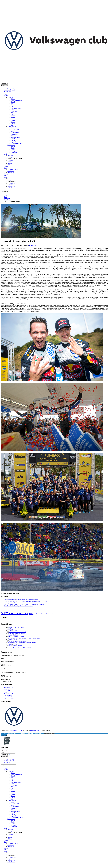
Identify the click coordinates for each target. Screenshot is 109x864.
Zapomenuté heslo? (9, 88)
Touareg (13, 122)
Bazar (5, 175)
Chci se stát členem (49, 733)
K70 (12, 135)
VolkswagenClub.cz (16, 730)
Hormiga (13, 151)
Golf (12, 106)
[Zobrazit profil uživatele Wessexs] (14, 645)
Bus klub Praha (8, 695)
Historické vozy (11, 126)
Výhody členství (11, 183)
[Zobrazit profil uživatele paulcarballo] (15, 627)
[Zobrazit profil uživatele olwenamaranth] (16, 632)
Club (5, 177)
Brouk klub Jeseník (9, 698)
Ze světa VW (7, 200)
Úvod (5, 94)
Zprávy (6, 154)
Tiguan (13, 120)
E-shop (6, 174)
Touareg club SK (8, 693)
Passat (25, 613)
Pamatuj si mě (4, 83)
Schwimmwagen (15, 137)
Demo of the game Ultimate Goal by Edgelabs (19, 647)
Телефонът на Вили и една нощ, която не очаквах (21, 642)
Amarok (13, 146)
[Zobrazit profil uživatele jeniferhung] (15, 636)
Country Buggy (15, 129)
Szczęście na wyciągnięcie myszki (16, 633)
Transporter (14, 152)
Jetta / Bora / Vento (16, 108)
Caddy (12, 148)
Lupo (12, 109)
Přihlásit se (4, 85)
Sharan (13, 117)
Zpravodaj (10, 155)
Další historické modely (17, 143)
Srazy (5, 168)
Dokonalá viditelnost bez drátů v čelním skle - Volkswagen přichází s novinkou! (25, 601)
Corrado (13, 102)
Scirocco (13, 115)
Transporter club (8, 687)
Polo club (6, 692)
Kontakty (10, 180)
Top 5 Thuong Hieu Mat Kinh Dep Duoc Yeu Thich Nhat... (23, 638)
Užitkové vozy (11, 145)
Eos (12, 103)
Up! (12, 125)
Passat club (7, 690)
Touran (13, 123)
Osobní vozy (10, 97)
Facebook (10, 160)
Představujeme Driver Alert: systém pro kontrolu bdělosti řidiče (21, 599)
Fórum (6, 166)
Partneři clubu (11, 188)
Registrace (10, 184)
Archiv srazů (10, 171)
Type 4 (13, 140)
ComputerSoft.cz (35, 730)
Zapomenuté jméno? (9, 90)
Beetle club (7, 689)
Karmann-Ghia (15, 132)
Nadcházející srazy (12, 169)
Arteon (13, 99)
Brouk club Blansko (9, 697)
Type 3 (13, 138)
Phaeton (13, 112)
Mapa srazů (10, 172)
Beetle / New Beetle (16, 100)
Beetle (31, 613)
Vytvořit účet (7, 91)
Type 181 (13, 142)
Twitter (9, 161)
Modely (6, 96)
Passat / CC (14, 111)
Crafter (13, 149)
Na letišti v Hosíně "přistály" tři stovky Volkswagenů (18, 606)
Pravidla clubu (11, 186)
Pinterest (9, 165)
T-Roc (12, 119)
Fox (12, 105)
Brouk (12, 128)
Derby (12, 131)
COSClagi (10, 629)
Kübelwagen (14, 134)
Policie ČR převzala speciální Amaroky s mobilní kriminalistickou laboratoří (24, 604)
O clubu (9, 178)
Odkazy (9, 157)
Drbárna (15, 630)
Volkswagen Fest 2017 (10, 602)
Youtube (9, 163)
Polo (12, 114)
